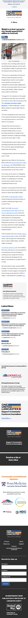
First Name (4, 564)
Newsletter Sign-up (14, 4)
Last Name (4, 570)
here (23, 275)
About (21, 541)
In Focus (6, 541)
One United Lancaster (9, 39)
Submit (5, 584)
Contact (14, 546)
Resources (7, 544)
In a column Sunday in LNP (9, 247)
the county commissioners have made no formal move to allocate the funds (12, 210)
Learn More (6, 418)
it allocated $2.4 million (16, 196)
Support (21, 544)
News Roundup (4, 37)
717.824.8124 (14, 549)
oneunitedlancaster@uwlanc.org (14, 548)
